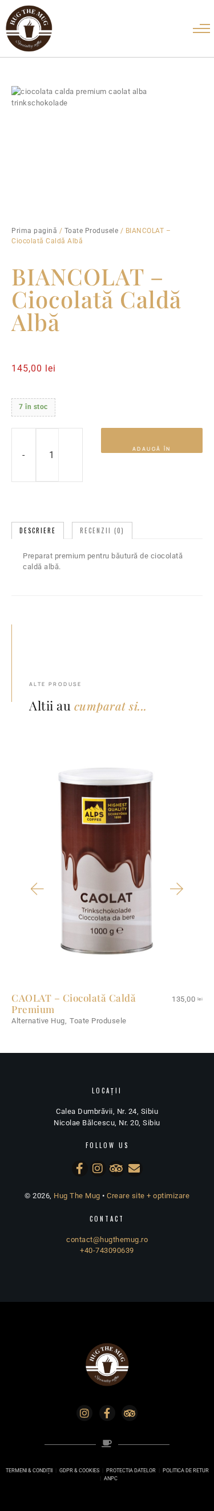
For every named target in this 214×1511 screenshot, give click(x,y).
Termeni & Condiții (29, 1470)
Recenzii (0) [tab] (102, 530)
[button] (36, 889)
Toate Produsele (91, 231)
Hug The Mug (77, 1195)
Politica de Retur (186, 1470)
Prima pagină (34, 231)
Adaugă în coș (151, 449)
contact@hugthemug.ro (107, 1239)
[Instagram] (98, 1169)
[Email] (135, 1169)
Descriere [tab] (37, 530)
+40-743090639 (107, 1250)
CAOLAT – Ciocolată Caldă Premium (73, 1003)
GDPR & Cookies (79, 1470)
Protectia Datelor (131, 1470)
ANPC (111, 1478)
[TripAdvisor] (116, 1169)
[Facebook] (80, 1169)
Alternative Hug (38, 1020)
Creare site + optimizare (148, 1195)
